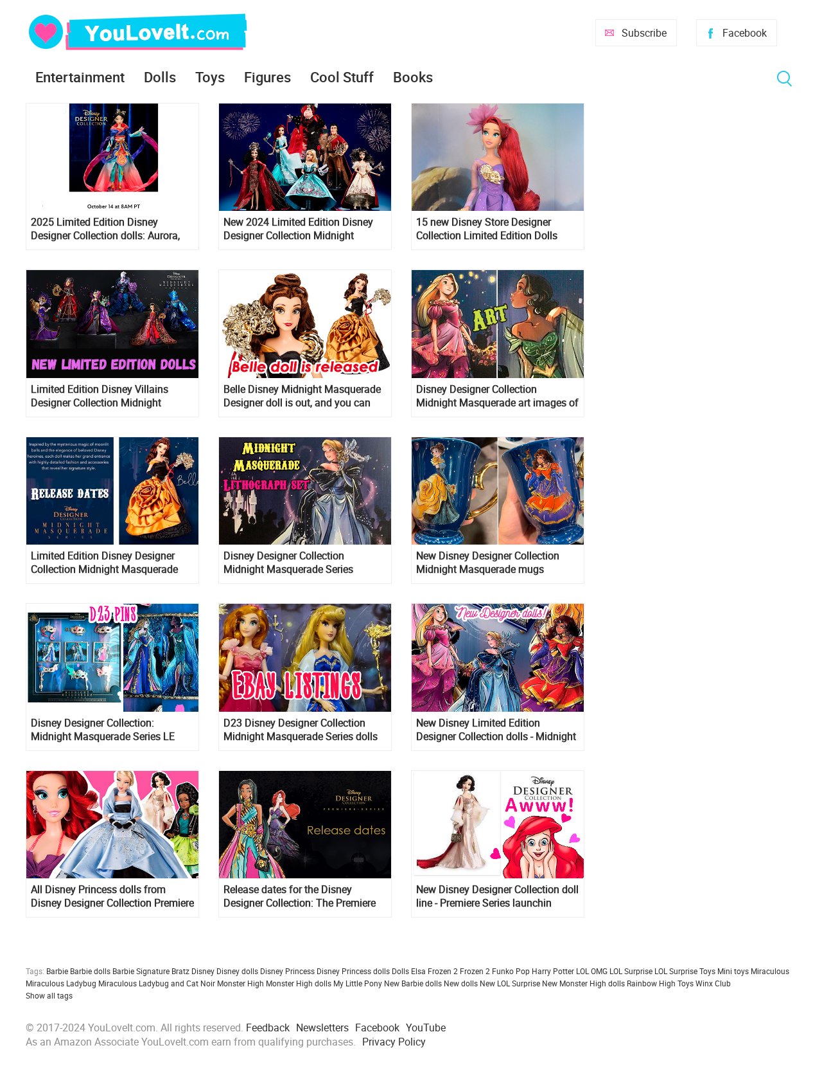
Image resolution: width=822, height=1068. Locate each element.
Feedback (268, 1027)
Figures (267, 77)
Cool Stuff (342, 77)
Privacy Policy (394, 1042)
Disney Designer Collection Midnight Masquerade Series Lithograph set (288, 562)
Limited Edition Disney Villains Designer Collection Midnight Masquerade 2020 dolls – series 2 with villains (107, 396)
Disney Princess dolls (353, 971)
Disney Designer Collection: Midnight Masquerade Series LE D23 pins (103, 729)
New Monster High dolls (583, 983)
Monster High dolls (298, 983)
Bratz (180, 971)
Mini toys (733, 971)
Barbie (57, 971)
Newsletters (322, 1027)
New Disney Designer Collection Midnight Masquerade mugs (487, 562)
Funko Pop (511, 971)
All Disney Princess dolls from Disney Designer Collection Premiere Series (112, 896)
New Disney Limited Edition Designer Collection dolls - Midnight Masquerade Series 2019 (496, 729)
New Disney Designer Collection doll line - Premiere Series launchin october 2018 (497, 896)
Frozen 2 (475, 971)
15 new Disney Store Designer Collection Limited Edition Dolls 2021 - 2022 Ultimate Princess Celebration (486, 228)
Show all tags (49, 995)
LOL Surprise (630, 971)
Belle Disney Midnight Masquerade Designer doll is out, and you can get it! (302, 396)
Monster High (240, 983)
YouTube (426, 1027)
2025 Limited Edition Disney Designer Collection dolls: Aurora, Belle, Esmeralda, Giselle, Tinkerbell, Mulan (111, 228)
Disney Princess (287, 971)
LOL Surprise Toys (684, 971)
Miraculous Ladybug (61, 983)
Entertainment (80, 77)
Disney (202, 971)
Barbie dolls (90, 971)
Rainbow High (651, 983)
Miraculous (770, 971)
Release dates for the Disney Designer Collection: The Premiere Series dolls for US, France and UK (300, 896)
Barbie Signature (141, 971)
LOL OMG (592, 971)
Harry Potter (553, 971)
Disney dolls (237, 971)
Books (413, 77)
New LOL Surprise (510, 983)
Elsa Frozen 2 (434, 971)
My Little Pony (357, 983)
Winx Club (713, 983)
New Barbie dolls (413, 983)
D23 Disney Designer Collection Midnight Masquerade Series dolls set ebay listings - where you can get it (305, 729)
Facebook (744, 33)
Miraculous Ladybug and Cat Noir (156, 983)
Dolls (160, 77)
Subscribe (644, 33)
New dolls (461, 983)
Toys (210, 77)
